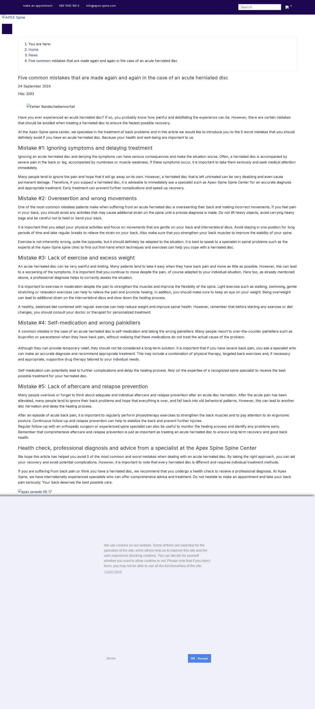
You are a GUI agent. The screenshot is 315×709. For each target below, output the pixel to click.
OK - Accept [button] (199, 658)
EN (288, 7)
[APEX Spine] (157, 19)
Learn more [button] (113, 571)
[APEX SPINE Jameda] (35, 491)
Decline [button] (111, 658)
